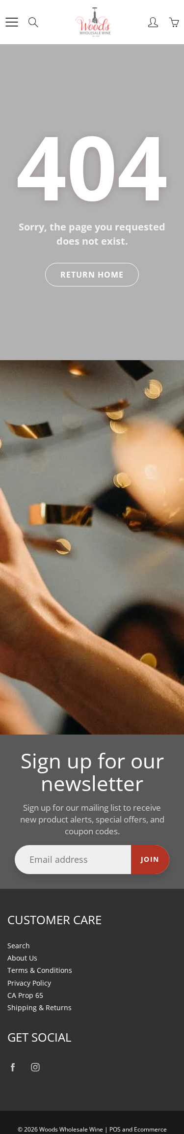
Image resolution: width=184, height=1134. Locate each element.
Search (18, 945)
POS (115, 1129)
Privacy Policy (29, 983)
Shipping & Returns (39, 1007)
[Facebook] (12, 1067)
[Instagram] (35, 1067)
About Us (22, 958)
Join (150, 859)
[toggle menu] (11, 22)
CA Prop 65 (25, 995)
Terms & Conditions (39, 970)
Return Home (92, 274)
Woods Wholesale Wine (71, 1129)
